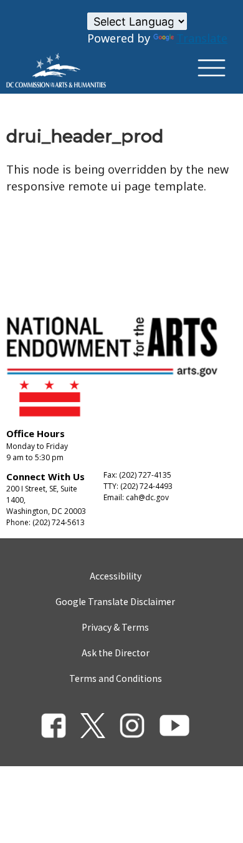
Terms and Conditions (115, 678)
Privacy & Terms (115, 627)
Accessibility (115, 575)
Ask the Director (116, 652)
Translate (201, 38)
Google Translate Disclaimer (115, 601)
